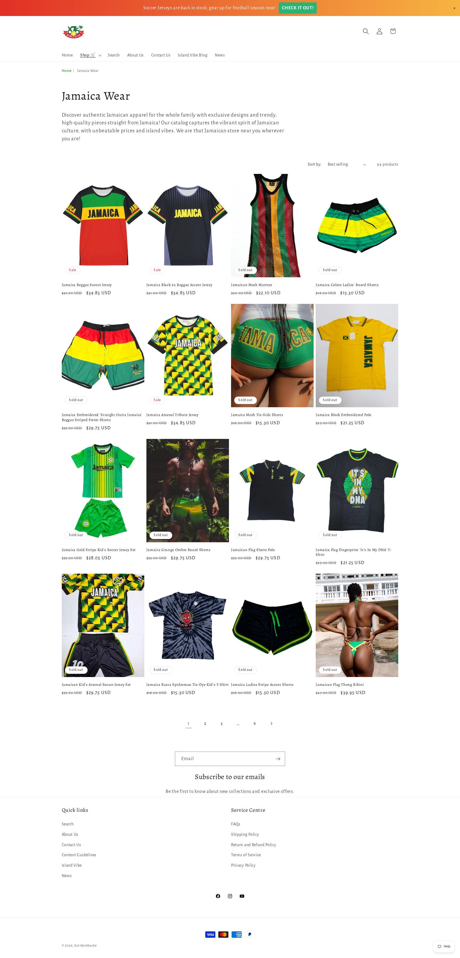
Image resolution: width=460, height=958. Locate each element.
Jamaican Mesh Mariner (251, 284)
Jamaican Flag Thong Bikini (340, 684)
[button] (90, 55)
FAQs (235, 824)
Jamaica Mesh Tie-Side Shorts (257, 414)
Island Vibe (72, 865)
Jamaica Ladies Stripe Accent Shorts (262, 684)
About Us (70, 834)
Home (67, 71)
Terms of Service (246, 855)
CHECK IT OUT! (298, 7)
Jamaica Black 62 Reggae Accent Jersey (179, 284)
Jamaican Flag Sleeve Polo (253, 549)
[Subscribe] (278, 759)
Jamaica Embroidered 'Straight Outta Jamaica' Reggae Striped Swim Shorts (102, 417)
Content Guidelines (79, 855)
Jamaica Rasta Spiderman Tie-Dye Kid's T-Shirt (187, 684)
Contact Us (71, 844)
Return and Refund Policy (253, 844)
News (67, 875)
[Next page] (271, 724)
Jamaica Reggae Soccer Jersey (87, 284)
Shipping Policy (245, 834)
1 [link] (189, 723)
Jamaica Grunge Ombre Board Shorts (178, 549)
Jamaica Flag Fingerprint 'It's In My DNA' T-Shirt (353, 552)
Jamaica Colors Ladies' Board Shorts (347, 284)
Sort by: (315, 164)
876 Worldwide (85, 945)
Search (68, 824)
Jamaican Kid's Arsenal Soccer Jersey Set (96, 684)
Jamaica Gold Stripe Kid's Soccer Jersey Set (99, 549)
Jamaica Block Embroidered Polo (343, 414)
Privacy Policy (243, 865)
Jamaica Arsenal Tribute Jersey (172, 414)
